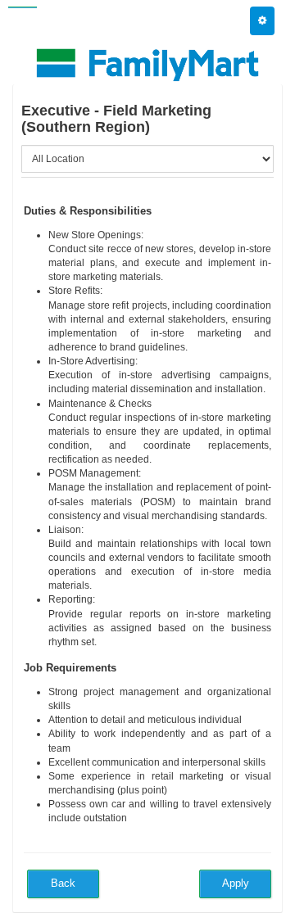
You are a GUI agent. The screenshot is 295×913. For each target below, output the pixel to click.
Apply (235, 883)
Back (63, 883)
